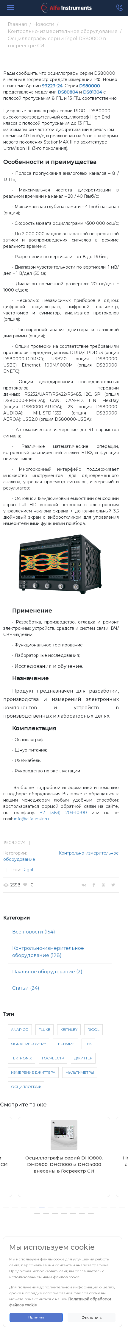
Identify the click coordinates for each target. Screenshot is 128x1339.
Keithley (68, 1029)
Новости (43, 24)
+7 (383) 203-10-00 (63, 812)
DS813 (89, 92)
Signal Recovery (28, 1044)
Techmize (65, 1044)
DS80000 (89, 85)
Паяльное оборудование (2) (47, 972)
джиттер (83, 1058)
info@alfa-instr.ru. (32, 819)
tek (88, 1044)
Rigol (27, 869)
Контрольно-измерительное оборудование (63, 31)
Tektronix (21, 1058)
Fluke (44, 1029)
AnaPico (20, 1029)
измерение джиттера (33, 1072)
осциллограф (26, 1086)
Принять (36, 1317)
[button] (5, 1207)
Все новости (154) (33, 932)
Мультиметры (79, 1072)
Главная (17, 24)
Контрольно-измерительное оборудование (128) (48, 951)
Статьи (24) (25, 988)
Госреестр (53, 1058)
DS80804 (68, 92)
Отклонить (92, 1317)
